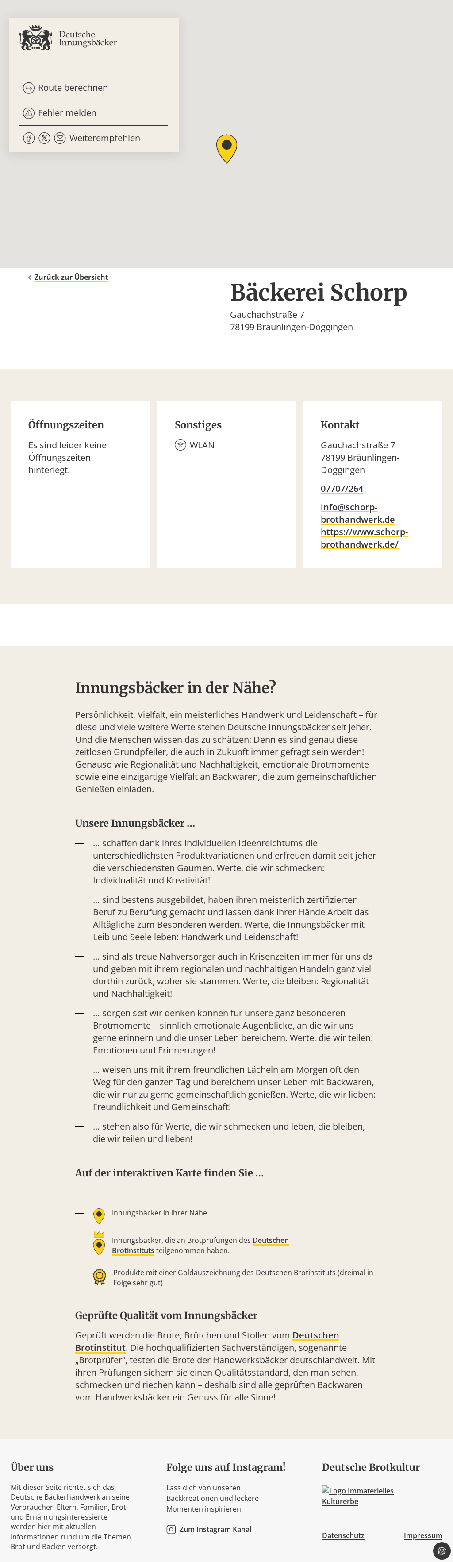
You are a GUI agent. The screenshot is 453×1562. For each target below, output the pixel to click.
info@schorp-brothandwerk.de (358, 513)
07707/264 (342, 488)
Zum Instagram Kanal (215, 1529)
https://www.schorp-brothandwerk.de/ (364, 538)
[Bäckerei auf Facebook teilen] (29, 138)
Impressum (423, 1535)
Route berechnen (73, 87)
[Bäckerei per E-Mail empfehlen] (60, 138)
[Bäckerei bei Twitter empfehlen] (44, 138)
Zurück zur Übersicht (71, 277)
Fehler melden (67, 113)
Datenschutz (343, 1535)
